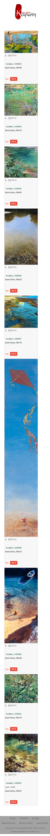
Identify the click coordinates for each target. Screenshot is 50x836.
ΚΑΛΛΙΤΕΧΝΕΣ (42, 823)
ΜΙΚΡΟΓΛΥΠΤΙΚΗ (8, 823)
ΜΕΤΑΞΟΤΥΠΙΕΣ (26, 823)
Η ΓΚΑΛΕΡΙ (24, 818)
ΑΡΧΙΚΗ (13, 818)
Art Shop (35, 818)
